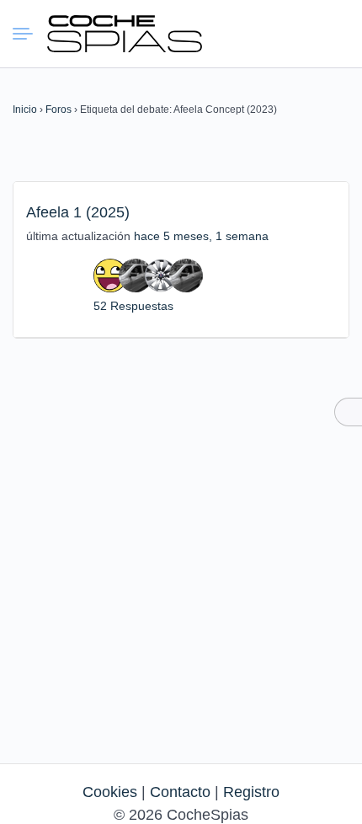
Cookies (110, 792)
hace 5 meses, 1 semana (201, 236)
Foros (58, 109)
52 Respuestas (133, 306)
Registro (251, 792)
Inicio (25, 109)
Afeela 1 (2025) (78, 212)
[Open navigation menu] (29, 34)
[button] (273, 33)
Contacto (180, 792)
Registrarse (334, 32)
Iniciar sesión (304, 32)
